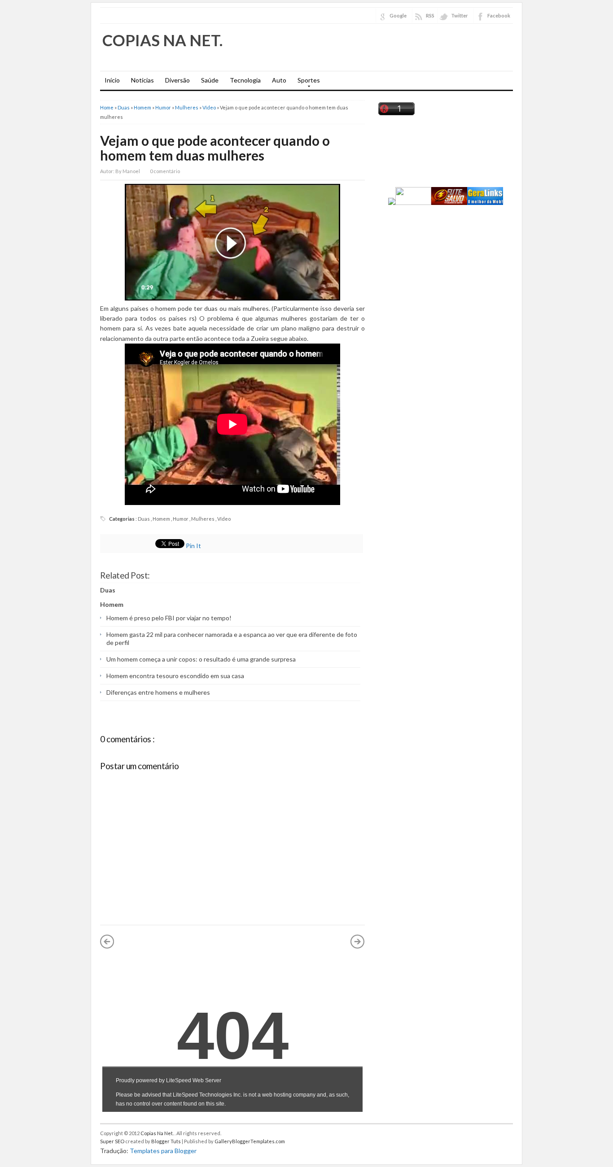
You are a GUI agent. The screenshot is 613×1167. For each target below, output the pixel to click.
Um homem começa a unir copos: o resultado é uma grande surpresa (201, 659)
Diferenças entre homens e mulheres (158, 692)
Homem (143, 107)
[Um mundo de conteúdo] (409, 202)
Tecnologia (245, 80)
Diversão (177, 80)
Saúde (210, 80)
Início (112, 80)
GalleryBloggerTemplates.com (250, 1141)
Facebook (498, 15)
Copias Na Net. (162, 39)
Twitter (459, 15)
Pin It (194, 545)
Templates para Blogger (163, 1150)
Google (398, 15)
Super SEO (112, 1141)
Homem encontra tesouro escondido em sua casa (175, 675)
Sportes (306, 83)
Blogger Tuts (166, 1141)
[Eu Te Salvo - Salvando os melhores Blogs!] (449, 202)
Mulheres (187, 107)
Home (107, 107)
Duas (124, 107)
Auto (279, 80)
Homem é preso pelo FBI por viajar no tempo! (169, 618)
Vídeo (209, 107)
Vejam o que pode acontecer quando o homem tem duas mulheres (215, 147)
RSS (430, 15)
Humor (163, 107)
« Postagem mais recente (107, 941)
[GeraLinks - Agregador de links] (485, 202)
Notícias (142, 80)
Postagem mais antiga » (357, 941)
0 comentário (165, 171)
